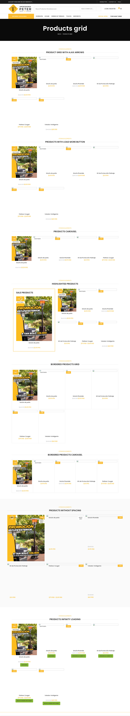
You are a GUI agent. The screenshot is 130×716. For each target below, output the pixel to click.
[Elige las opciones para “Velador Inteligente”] (121, 597)
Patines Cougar (24, 125)
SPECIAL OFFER (103, 16)
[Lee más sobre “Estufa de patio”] (43, 558)
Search (98, 9)
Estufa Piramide (78, 84)
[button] (121, 549)
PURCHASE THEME (116, 16)
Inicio (59, 34)
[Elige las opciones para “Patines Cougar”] (82, 597)
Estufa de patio (24, 90)
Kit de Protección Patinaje (106, 84)
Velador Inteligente (51, 125)
